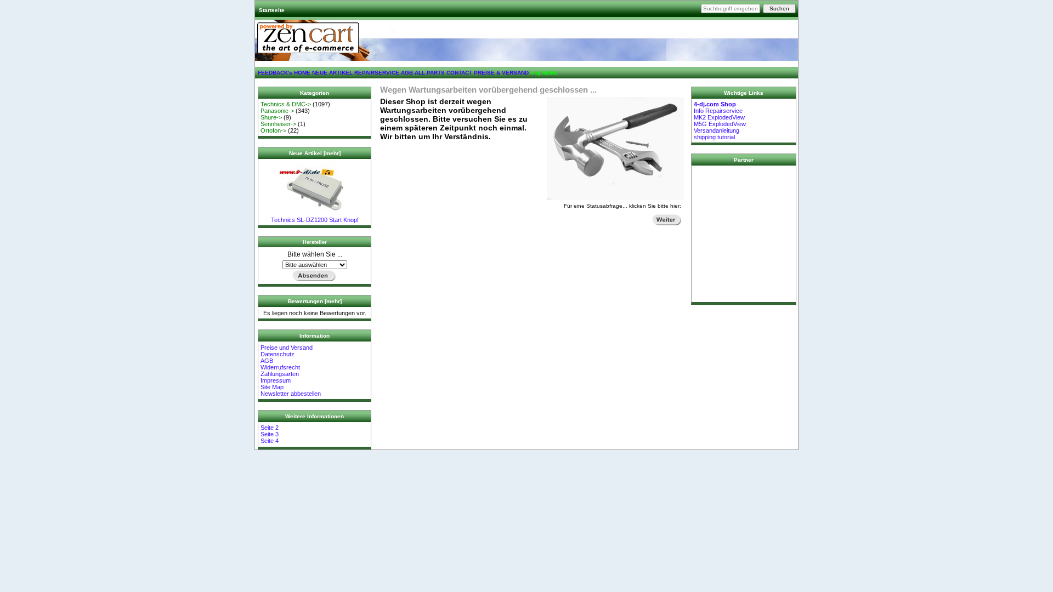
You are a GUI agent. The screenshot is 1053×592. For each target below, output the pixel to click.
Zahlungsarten (280, 374)
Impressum (276, 380)
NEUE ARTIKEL (332, 73)
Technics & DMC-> (286, 104)
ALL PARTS (430, 73)
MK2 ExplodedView (719, 117)
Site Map (272, 387)
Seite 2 (270, 427)
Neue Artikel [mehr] (315, 153)
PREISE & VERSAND (501, 73)
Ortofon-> (273, 130)
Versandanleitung (716, 130)
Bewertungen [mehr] (315, 301)
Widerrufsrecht (280, 367)
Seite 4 (270, 440)
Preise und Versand (287, 347)
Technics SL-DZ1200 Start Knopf (315, 220)
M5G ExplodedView (720, 124)
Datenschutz (278, 354)
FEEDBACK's (275, 73)
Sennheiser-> (278, 124)
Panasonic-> (277, 110)
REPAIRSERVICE (376, 73)
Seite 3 (270, 434)
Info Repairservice (718, 110)
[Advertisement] (744, 234)
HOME (302, 73)
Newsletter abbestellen (291, 393)
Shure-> (271, 117)
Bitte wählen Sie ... (314, 254)
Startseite (272, 10)
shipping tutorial (714, 137)
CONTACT (459, 73)
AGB (407, 73)
